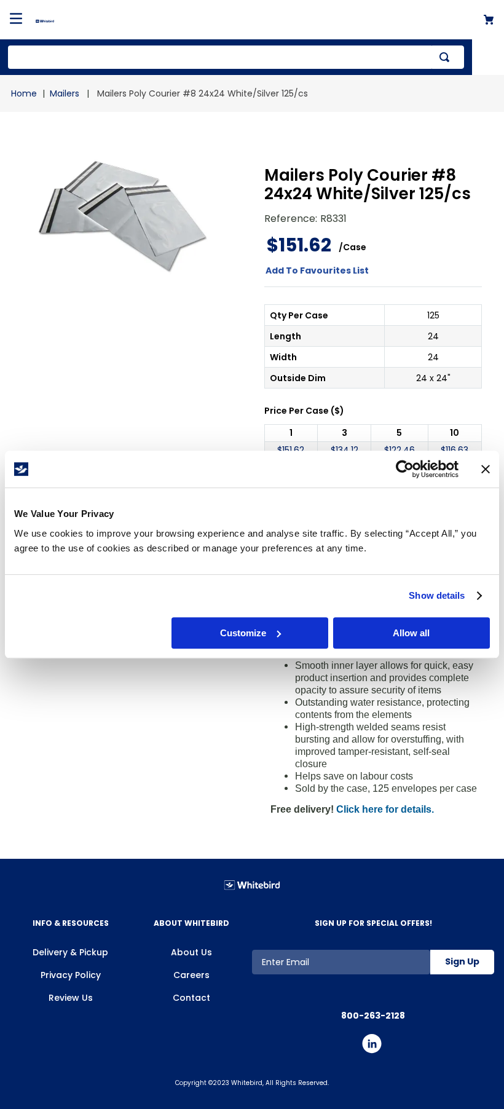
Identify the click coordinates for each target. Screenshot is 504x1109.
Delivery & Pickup (70, 952)
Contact (191, 998)
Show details (437, 595)
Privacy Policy (71, 975)
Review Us (71, 998)
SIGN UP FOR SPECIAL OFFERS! (373, 923)
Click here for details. (385, 809)
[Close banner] (485, 469)
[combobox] (236, 57)
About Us (191, 952)
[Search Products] (446, 57)
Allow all (411, 633)
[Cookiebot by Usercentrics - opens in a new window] (405, 469)
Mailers (64, 93)
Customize (243, 633)
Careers (191, 975)
